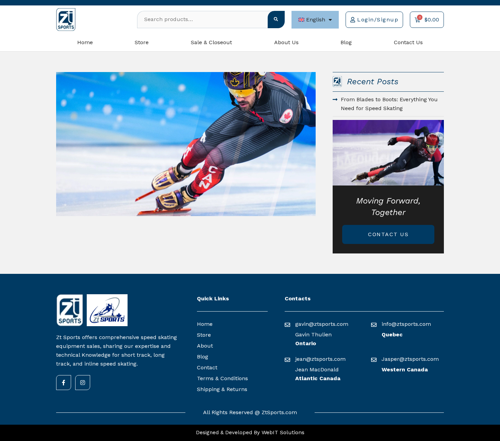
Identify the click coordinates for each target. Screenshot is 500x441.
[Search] (276, 19)
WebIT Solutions (282, 432)
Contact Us (408, 42)
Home (85, 42)
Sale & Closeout (211, 42)
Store (142, 42)
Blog (346, 42)
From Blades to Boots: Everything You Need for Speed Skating (389, 103)
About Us (286, 42)
